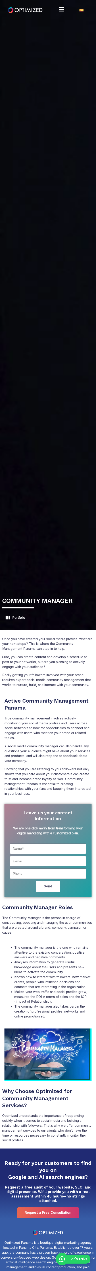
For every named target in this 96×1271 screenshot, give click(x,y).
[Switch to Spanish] (81, 10)
